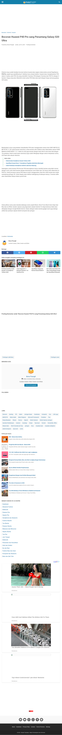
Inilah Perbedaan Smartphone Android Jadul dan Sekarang (21, 165)
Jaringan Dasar (28, 414)
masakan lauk (39, 426)
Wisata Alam (6, 426)
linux (32, 426)
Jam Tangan (6, 537)
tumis (21, 428)
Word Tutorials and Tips (17, 426)
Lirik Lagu (55, 414)
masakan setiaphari (50, 426)
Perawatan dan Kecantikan (10, 542)
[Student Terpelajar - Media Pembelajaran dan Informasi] (31, 2)
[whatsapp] (43, 252)
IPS (16, 414)
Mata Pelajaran (22, 417)
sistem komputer (7, 428)
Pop (49, 417)
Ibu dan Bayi (6, 548)
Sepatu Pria (6, 515)
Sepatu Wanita (7, 531)
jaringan (27, 426)
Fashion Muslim (7, 520)
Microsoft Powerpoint (33, 417)
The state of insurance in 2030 (16, 483)
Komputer (44, 414)
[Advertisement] (31, 18)
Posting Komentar (30, 44)
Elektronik (5, 509)
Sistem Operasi (34, 420)
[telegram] (54, 252)
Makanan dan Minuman (9, 529)
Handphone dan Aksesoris (10, 518)
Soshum (18, 423)
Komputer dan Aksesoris (9, 553)
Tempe (30, 423)
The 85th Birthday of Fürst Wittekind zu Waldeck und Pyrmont (24, 490)
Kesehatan (37, 414)
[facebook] (7, 252)
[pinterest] (31, 252)
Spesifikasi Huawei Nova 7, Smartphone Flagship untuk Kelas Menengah (24, 163)
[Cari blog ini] (59, 2)
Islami (20, 414)
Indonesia (10, 236)
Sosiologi (24, 423)
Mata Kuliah (13, 417)
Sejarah (26, 420)
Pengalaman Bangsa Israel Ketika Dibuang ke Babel (22, 475)
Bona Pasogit (31, 376)
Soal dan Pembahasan (8, 423)
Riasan (14, 420)
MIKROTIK (5, 417)
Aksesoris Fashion (8, 507)
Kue (50, 414)
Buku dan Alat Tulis (8, 556)
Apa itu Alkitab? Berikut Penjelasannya (19, 467)
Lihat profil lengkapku (31, 385)
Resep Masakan (7, 420)
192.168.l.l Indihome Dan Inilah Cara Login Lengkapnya (23, 452)
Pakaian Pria (6, 512)
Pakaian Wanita (7, 526)
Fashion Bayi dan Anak (9, 551)
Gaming (11, 414)
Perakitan (43, 417)
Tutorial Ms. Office (52, 423)
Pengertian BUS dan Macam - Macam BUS (19, 444)
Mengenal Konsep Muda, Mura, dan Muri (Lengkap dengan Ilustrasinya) (27, 460)
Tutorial (43, 423)
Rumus (20, 420)
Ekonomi (5, 414)
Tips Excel (37, 423)
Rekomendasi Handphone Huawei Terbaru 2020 (18, 160)
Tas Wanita (6, 523)
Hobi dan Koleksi (7, 545)
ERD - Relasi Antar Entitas (15, 437)
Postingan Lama (55, 357)
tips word (15, 428)
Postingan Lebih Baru (8, 357)
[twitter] (19, 252)
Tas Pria (5, 534)
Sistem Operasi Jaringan (46, 420)
